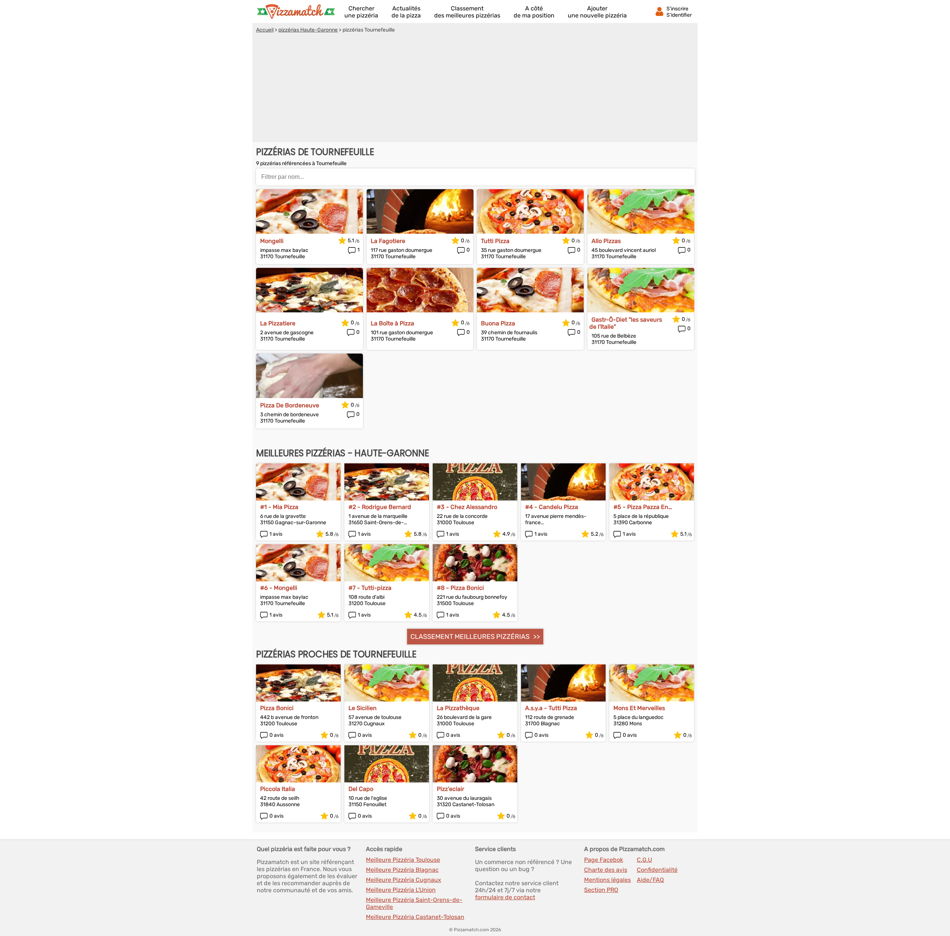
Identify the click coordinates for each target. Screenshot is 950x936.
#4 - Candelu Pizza (551, 506)
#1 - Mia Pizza (279, 506)
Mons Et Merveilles (639, 708)
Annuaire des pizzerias (296, 11)
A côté (534, 12)
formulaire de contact (505, 897)
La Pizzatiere (277, 323)
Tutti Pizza (495, 240)
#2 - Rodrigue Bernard (379, 506)
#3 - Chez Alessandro (467, 506)
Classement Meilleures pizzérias (470, 637)
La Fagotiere (388, 240)
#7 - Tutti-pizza (370, 587)
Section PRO (601, 889)
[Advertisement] (475, 89)
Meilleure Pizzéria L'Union (401, 889)
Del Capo (360, 788)
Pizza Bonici (277, 708)
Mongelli (272, 240)
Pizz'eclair (450, 788)
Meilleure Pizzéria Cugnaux (403, 879)
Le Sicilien (362, 708)
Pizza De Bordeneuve (289, 405)
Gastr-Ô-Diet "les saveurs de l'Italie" (625, 323)
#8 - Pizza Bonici (460, 587)
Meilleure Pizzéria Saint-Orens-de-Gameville (414, 903)
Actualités (406, 12)
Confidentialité (657, 869)
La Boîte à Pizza (392, 323)
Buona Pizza (498, 323)
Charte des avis (605, 869)
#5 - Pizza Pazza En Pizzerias (640, 506)
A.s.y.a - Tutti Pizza (551, 708)
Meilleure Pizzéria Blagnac (402, 869)
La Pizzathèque (458, 708)
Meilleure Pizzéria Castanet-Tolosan (415, 916)
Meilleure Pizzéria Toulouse (403, 859)
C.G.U (644, 859)
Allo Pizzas (606, 240)
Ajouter (597, 12)
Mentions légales (607, 879)
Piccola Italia (277, 788)
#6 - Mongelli (278, 587)
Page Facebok (603, 859)
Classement (467, 12)
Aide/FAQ (650, 879)
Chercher (361, 12)
